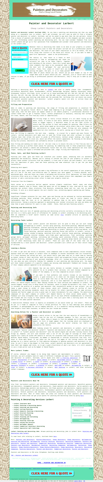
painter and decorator (19, 36)
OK (84, 481)
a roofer (36, 361)
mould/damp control (64, 360)
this (62, 215)
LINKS (72, 19)
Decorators (60, 441)
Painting (14, 89)
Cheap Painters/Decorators (28, 447)
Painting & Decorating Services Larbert (32, 400)
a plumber (74, 361)
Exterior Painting (48, 441)
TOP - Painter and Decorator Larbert (24, 455)
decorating (27, 241)
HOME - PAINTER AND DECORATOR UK (51, 463)
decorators (87, 394)
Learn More (78, 481)
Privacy (91, 468)
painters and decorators (33, 38)
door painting (60, 367)
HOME (68, 19)
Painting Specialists (27, 449)
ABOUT (77, 19)
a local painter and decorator (35, 242)
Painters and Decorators (25, 439)
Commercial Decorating (47, 443)
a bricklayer (43, 363)
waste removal (42, 360)
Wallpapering (86, 439)
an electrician (55, 361)
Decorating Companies (73, 441)
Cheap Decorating (67, 447)
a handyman (63, 363)
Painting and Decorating (20, 441)
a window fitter (17, 361)
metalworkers (22, 360)
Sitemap (12, 468)
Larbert (50, 89)
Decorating (82, 445)
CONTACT (82, 19)
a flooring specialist (69, 358)
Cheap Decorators (59, 439)
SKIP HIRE (58, 365)
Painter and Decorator (29, 443)
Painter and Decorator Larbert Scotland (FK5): (29, 32)
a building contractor (34, 367)
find (16, 384)
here (82, 395)
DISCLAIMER (88, 19)
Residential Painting (65, 443)
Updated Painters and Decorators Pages (42, 468)
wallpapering (86, 233)
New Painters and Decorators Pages (23, 468)
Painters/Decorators (43, 439)
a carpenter (40, 365)
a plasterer (22, 363)
